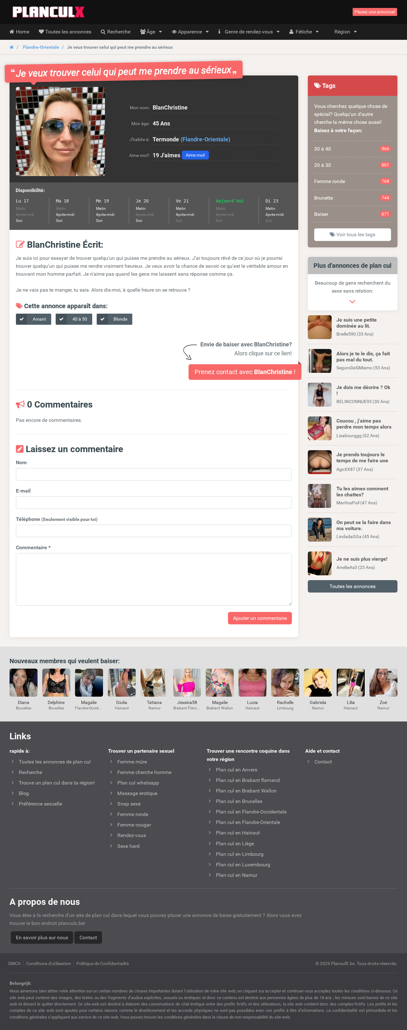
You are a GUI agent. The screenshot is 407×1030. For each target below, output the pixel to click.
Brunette (352, 198)
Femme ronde (352, 181)
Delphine (56, 702)
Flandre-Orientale (41, 47)
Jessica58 (187, 702)
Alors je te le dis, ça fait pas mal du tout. (363, 357)
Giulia (121, 702)
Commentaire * (33, 547)
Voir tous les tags (355, 234)
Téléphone (57, 519)
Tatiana (154, 702)
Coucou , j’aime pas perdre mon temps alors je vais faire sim (363, 427)
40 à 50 (79, 319)
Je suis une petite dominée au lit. (356, 323)
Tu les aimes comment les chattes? (362, 492)
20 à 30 (352, 165)
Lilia (351, 702)
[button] (60, 131)
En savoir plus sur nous (42, 937)
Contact (88, 937)
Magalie (89, 702)
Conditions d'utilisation (48, 963)
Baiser (352, 214)
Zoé (383, 702)
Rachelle (285, 702)
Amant (39, 319)
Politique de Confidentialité (102, 963)
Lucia (252, 702)
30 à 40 (352, 149)
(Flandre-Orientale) (205, 139)
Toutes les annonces (352, 586)
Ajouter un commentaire (260, 618)
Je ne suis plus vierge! (361, 559)
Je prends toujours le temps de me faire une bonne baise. (362, 460)
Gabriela (318, 702)
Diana (23, 702)
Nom (21, 462)
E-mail (23, 491)
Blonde (120, 319)
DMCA (14, 963)
